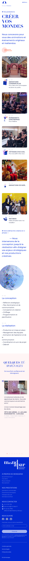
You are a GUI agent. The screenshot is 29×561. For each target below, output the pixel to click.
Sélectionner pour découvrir (8, 50)
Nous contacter (6, 481)
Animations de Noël (7, 496)
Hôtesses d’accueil (7, 494)
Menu (25, 2)
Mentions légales (5, 549)
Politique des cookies (6, 552)
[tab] (7, 453)
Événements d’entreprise (9, 492)
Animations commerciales (9, 490)
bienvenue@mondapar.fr (11, 506)
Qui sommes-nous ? (7, 476)
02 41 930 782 (8, 504)
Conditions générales (6, 546)
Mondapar (4, 5)
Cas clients (5, 478)
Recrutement (5, 483)
